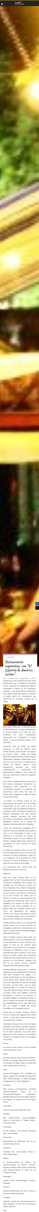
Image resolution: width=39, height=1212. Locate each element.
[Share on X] (37, 608)
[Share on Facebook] (37, 604)
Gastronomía (10, 657)
